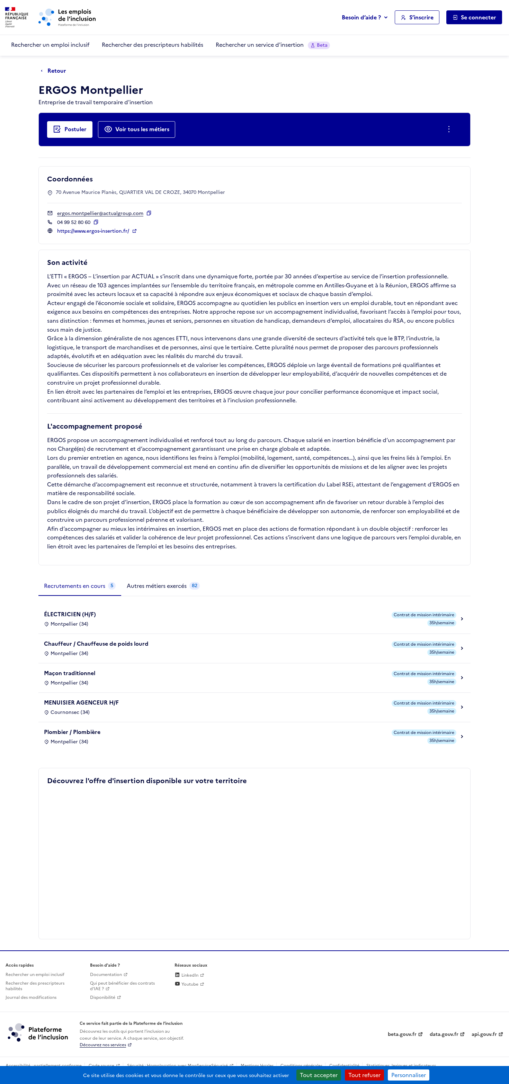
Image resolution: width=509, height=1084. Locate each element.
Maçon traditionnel (69, 673)
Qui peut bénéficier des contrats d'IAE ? (122, 986)
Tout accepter (319, 1075)
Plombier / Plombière (72, 732)
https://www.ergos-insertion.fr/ (94, 231)
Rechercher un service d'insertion (272, 45)
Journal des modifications (31, 997)
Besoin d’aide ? (361, 17)
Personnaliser (408, 1075)
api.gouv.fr (484, 1034)
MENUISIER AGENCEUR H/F (81, 702)
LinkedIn (189, 975)
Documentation (106, 974)
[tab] (79, 586)
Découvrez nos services (103, 1045)
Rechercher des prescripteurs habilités (152, 45)
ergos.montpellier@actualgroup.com (100, 213)
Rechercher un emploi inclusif (50, 45)
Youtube (189, 984)
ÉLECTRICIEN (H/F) (70, 614)
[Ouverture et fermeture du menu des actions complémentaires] (450, 129)
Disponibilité (102, 997)
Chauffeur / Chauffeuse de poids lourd (96, 643)
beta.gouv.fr (402, 1034)
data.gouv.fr (444, 1034)
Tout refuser (364, 1075)
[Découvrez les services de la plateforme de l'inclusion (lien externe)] (38, 1032)
